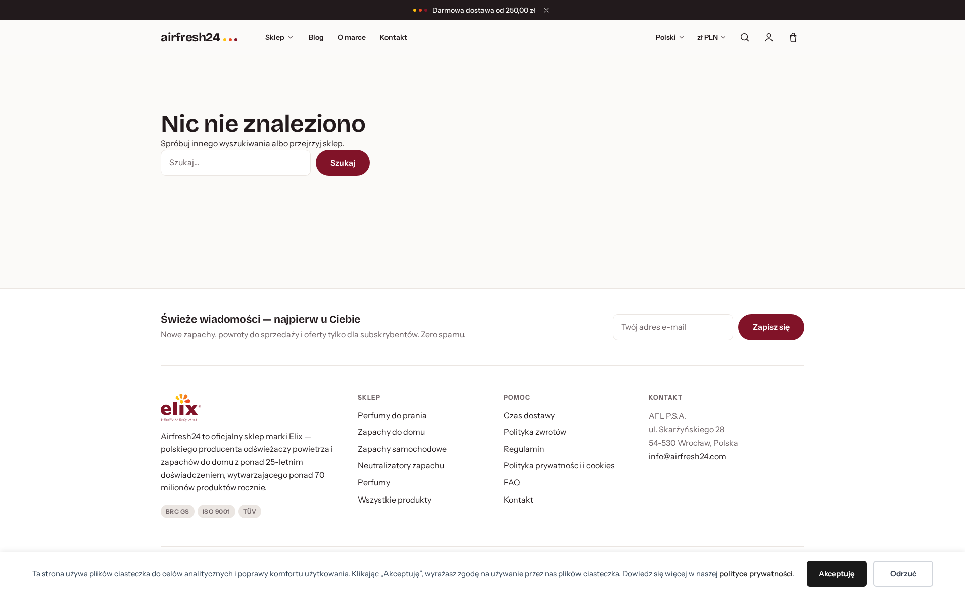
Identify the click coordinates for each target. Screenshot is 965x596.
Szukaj (342, 163)
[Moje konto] (769, 37)
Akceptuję (837, 573)
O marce (352, 37)
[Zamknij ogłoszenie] (546, 10)
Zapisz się (771, 327)
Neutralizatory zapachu (401, 465)
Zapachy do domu (391, 432)
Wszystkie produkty (394, 499)
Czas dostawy (529, 415)
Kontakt (393, 37)
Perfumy (374, 482)
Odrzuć (903, 573)
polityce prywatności (756, 573)
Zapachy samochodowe (402, 449)
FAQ (512, 482)
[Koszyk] (793, 37)
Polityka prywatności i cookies (559, 465)
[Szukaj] (745, 37)
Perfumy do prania (392, 415)
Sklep (274, 37)
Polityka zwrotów (535, 432)
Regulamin (524, 449)
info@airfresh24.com (687, 456)
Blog (316, 37)
